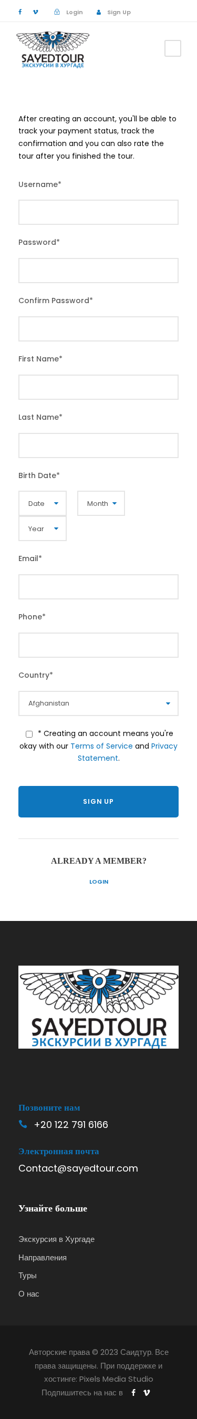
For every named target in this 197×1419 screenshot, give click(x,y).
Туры (27, 1275)
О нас (28, 1293)
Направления (42, 1257)
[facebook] (20, 12)
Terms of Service (101, 746)
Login (98, 881)
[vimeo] (35, 12)
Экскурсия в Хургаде (56, 1239)
